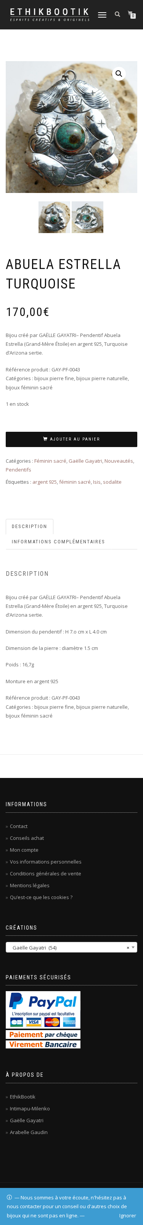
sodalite (112, 481)
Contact (18, 826)
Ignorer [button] (127, 1215)
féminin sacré (75, 481)
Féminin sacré (50, 460)
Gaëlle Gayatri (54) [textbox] (69, 947)
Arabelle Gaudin (29, 1132)
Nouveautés (118, 460)
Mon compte (24, 849)
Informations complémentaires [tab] (58, 541)
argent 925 (44, 481)
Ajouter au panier (75, 439)
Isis (97, 481)
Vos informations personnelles (46, 861)
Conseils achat (27, 837)
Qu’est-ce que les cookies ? (41, 897)
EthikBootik (22, 1096)
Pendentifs (18, 469)
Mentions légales (30, 885)
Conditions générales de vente (45, 873)
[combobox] (71, 947)
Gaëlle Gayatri (85, 460)
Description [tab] (29, 526)
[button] (119, 74)
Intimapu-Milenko (30, 1108)
